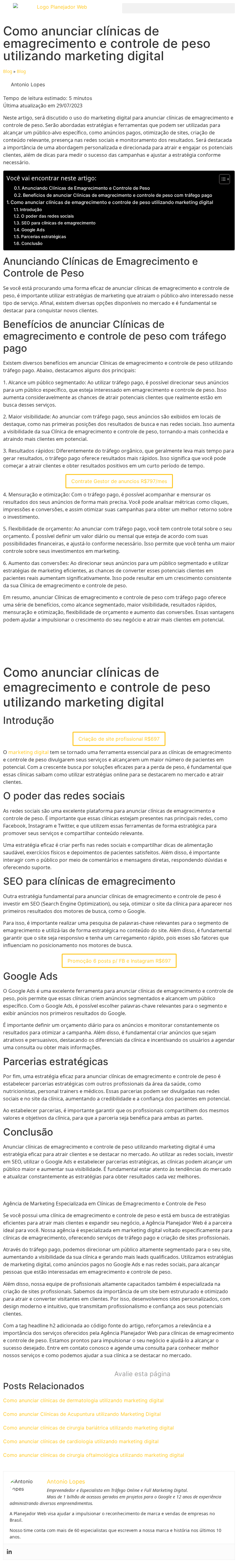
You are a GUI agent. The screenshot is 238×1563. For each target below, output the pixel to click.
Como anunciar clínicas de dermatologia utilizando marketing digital (83, 1400)
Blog (7, 71)
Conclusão (31, 243)
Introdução (31, 209)
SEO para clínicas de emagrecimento (58, 222)
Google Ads (33, 229)
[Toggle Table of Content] (221, 179)
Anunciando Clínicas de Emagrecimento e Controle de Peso (86, 188)
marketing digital (28, 752)
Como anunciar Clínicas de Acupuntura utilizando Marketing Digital (82, 1414)
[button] (178, 8)
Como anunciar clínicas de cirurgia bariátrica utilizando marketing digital (88, 1428)
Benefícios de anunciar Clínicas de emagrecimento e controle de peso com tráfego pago (117, 195)
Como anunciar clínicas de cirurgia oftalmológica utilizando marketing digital (93, 1455)
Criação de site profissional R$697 (119, 739)
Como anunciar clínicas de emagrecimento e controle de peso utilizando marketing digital (112, 202)
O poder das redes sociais (47, 216)
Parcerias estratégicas (43, 236)
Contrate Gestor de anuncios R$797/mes (119, 481)
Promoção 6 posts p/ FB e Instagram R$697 (119, 961)
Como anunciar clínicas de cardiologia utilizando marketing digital (81, 1441)
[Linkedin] (9, 1552)
